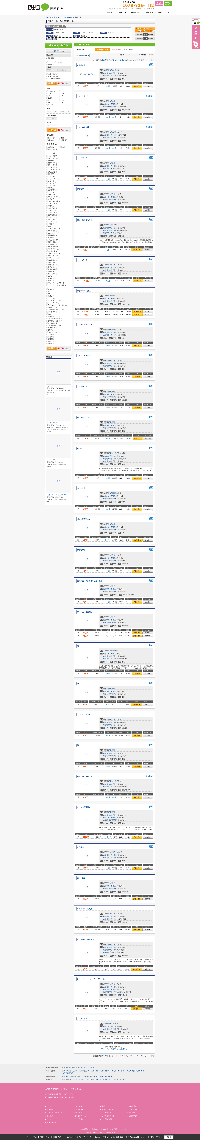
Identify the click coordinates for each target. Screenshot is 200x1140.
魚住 (86, 1079)
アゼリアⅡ (81, 550)
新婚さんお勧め (79, 1109)
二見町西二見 (115, 1071)
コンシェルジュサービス (57, 325)
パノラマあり (52, 149)
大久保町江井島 (67, 1073)
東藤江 (114, 194)
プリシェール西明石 (84, 612)
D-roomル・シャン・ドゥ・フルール (91, 979)
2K (49, 96)
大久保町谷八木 (117, 70)
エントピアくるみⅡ (84, 220)
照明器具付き (53, 235)
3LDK (62, 100)
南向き (51, 341)
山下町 (114, 1023)
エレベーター (53, 233)
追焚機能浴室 (53, 260)
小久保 (75, 1071)
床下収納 (52, 280)
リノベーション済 (55, 169)
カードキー (52, 194)
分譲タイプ (52, 183)
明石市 (110, 70)
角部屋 (51, 343)
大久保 (113, 456)
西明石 (113, 104)
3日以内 (50, 140)
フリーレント (53, 192)
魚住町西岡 (140, 1071)
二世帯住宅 (52, 190)
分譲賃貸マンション (81, 1116)
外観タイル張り (54, 246)
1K (61, 91)
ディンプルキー (54, 312)
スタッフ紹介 (133, 1109)
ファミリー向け (54, 212)
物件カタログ (51, 1122)
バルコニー (52, 226)
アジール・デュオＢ (84, 324)
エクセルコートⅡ (84, 714)
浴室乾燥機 (52, 262)
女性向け (52, 210)
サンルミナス (51, 460)
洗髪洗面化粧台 (54, 269)
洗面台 (51, 267)
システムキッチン (55, 253)
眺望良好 (52, 188)
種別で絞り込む (58, 51)
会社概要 (50, 1109)
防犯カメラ (52, 314)
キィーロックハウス (84, 776)
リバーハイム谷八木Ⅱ (85, 939)
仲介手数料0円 (107, 1119)
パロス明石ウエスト (84, 519)
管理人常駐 (52, 185)
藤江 (115, 73)
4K (49, 102)
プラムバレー (82, 386)
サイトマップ (51, 1119)
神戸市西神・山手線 (96, 1076)
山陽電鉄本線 (107, 73)
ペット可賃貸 (78, 1119)
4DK (62, 102)
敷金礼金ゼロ (78, 1113)
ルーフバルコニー (55, 228)
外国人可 (52, 199)
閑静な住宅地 (53, 165)
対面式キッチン (54, 256)
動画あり (64, 147)
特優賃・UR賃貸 (107, 1109)
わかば (79, 448)
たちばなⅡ (81, 65)
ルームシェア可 (54, 203)
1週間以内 (64, 140)
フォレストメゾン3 (84, 355)
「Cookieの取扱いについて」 (138, 1137)
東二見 (122, 1079)
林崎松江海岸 (118, 992)
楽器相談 (52, 160)
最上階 (51, 339)
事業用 (104, 1106)
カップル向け (53, 208)
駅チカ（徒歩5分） (108, 1116)
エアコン (52, 276)
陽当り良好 (52, 163)
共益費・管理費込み (54, 79)
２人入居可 (52, 176)
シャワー (52, 271)
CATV (51, 296)
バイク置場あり (54, 240)
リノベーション (107, 1113)
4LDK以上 (51, 105)
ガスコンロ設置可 (55, 201)
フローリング (53, 217)
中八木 (116, 76)
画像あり (51, 147)
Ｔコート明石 (82, 1019)
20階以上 (52, 337)
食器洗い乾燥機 (54, 251)
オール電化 (52, 231)
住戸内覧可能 (53, 323)
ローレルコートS (83, 417)
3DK (49, 100)
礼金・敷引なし (53, 76)
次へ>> (147, 60)
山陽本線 (106, 104)
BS (50, 294)
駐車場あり (52, 328)
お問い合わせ (133, 1106)
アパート (51, 62)
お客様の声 (133, 1116)
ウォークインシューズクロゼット (58, 286)
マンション (60, 62)
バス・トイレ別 (54, 258)
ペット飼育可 (53, 156)
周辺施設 (132, 1113)
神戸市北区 (91, 1067)
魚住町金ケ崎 (104, 1071)
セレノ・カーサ (83, 96)
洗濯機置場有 (53, 244)
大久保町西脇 (130, 1071)
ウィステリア (82, 158)
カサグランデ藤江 (84, 291)
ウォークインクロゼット (57, 283)
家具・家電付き (54, 242)
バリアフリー (53, 179)
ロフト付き (52, 219)
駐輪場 (51, 237)
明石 (112, 1026)
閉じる (169, 1137)
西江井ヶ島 (107, 1079)
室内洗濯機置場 (54, 215)
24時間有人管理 (54, 316)
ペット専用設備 (54, 158)
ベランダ (52, 224)
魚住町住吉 (95, 1071)
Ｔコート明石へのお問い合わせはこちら (114, 1049)
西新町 (91, 1079)
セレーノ (50, 386)
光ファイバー (53, 298)
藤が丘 (114, 329)
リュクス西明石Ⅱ (84, 807)
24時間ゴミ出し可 (55, 321)
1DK (49, 93)
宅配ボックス (53, 307)
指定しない (52, 138)
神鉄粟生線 (108, 1076)
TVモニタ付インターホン (57, 305)
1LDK (62, 93)
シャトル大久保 (83, 127)
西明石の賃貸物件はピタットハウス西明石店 (63, 1089)
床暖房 (51, 278)
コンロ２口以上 (54, 249)
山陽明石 (116, 1029)
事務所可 (52, 174)
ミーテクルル (82, 260)
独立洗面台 (52, 274)
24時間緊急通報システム (57, 310)
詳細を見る (137, 86)
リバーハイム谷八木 (84, 909)
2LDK (50, 98)
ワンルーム (52, 91)
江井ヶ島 (98, 1079)
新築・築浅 (78, 1106)
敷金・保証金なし (54, 74)
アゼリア (80, 189)
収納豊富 (52, 289)
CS (50, 291)
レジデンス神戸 (52, 423)
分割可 (51, 181)
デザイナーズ (53, 167)
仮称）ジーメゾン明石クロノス (56, 495)
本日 (62, 138)
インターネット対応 (55, 300)
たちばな (80, 847)
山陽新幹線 (107, 106)
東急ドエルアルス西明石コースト (89, 581)
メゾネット (52, 222)
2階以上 (51, 330)
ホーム (49, 1106)
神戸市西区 (72, 1067)
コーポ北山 (81, 488)
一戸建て (51, 64)
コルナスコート (83, 878)
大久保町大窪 (67, 1071)
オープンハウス (54, 197)
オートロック (53, 303)
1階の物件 (52, 332)
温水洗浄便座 (53, 265)
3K (61, 98)
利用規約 (50, 1116)
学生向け (52, 206)
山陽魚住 (115, 1079)
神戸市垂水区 (81, 1067)
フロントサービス (55, 319)
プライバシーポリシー (54, 1113)
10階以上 (52, 334)
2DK (62, 96)
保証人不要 (52, 172)
